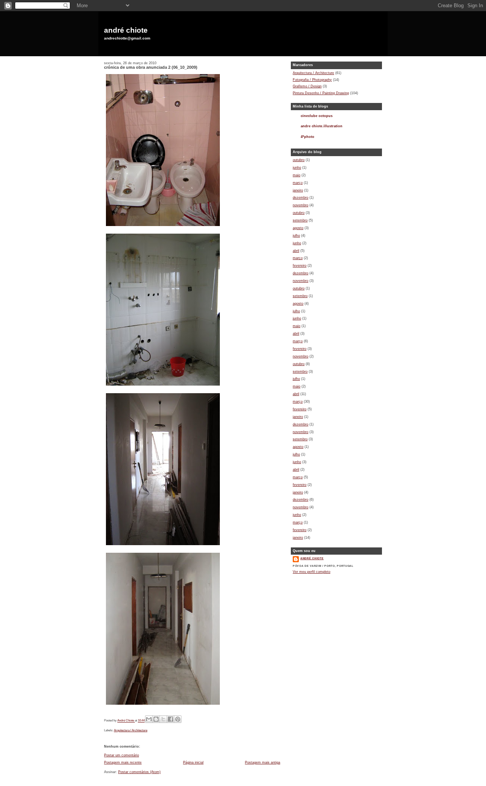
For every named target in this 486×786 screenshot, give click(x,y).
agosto (298, 228)
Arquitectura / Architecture (130, 730)
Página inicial (193, 762)
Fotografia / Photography (312, 80)
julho (296, 235)
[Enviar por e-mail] (149, 719)
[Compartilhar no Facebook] (170, 719)
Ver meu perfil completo (311, 572)
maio (296, 175)
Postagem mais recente (123, 762)
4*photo (307, 137)
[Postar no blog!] (156, 719)
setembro (300, 220)
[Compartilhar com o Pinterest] (177, 719)
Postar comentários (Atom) (139, 772)
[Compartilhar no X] (163, 719)
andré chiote (126, 30)
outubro (299, 160)
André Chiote (311, 558)
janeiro (298, 190)
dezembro (300, 197)
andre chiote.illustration (321, 126)
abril (296, 251)
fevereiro (299, 265)
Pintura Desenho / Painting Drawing (321, 93)
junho (297, 167)
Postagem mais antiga (262, 762)
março (298, 183)
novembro (300, 205)
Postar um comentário (121, 755)
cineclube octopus (317, 116)
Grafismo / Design (307, 86)
